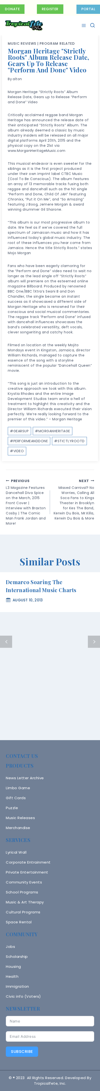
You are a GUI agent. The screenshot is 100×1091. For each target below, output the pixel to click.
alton (17, 79)
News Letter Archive (25, 777)
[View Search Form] (92, 25)
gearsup (19, 431)
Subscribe (22, 1051)
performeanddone (29, 441)
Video (17, 451)
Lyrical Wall (16, 852)
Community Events (24, 882)
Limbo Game (18, 787)
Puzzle (12, 807)
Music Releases (20, 817)
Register (50, 9)
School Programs (22, 892)
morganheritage (52, 431)
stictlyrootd (69, 441)
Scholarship (17, 956)
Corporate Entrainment (28, 862)
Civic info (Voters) (23, 996)
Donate (12, 9)
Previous (6, 642)
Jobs (10, 946)
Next (94, 642)
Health (12, 976)
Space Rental (19, 922)
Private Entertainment (27, 872)
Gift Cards (16, 797)
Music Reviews (22, 43)
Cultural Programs (23, 912)
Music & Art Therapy (25, 902)
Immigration (17, 986)
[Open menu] (84, 25)
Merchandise (18, 827)
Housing (13, 966)
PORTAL (88, 9)
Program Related (57, 43)
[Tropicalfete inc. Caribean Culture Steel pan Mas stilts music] (24, 25)
